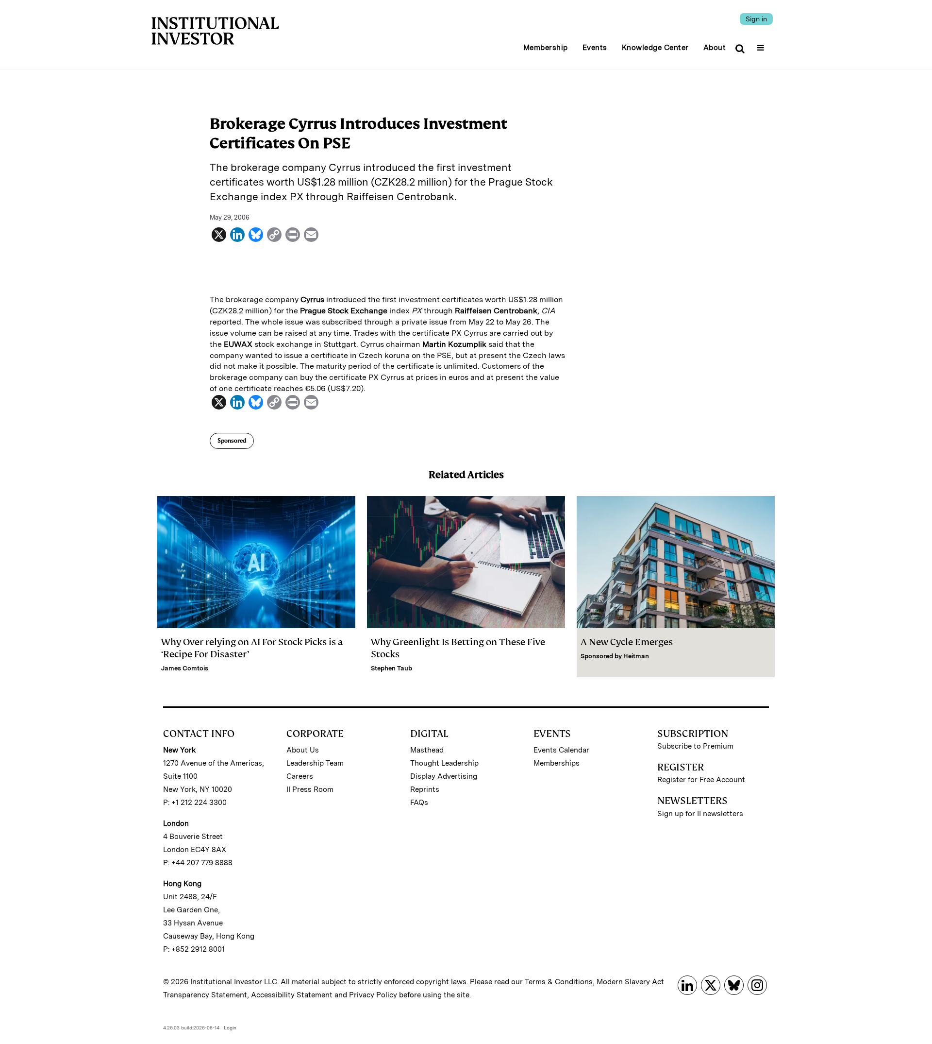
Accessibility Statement (292, 995)
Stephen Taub (391, 668)
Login (230, 1027)
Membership (545, 47)
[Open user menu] (762, 44)
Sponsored (231, 441)
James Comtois (184, 668)
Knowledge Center (655, 47)
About (714, 47)
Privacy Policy (373, 995)
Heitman (636, 656)
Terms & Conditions (559, 981)
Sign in (756, 19)
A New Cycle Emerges (627, 642)
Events (594, 47)
